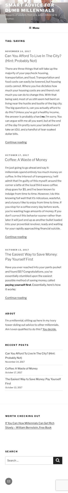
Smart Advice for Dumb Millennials (30, 8)
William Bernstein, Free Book (33, 427)
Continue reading (16, 142)
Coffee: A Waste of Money (26, 160)
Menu (36, 27)
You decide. (49, 329)
